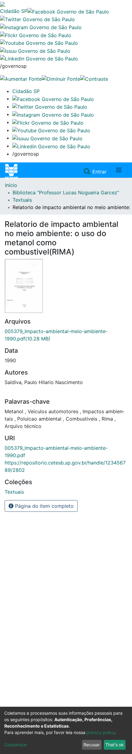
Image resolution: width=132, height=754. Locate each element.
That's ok (114, 744)
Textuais (22, 200)
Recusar (91, 744)
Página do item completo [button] (44, 506)
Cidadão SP (13, 11)
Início (11, 185)
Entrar (100, 172)
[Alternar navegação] (118, 171)
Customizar (15, 744)
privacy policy (101, 732)
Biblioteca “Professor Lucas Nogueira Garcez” (66, 192)
